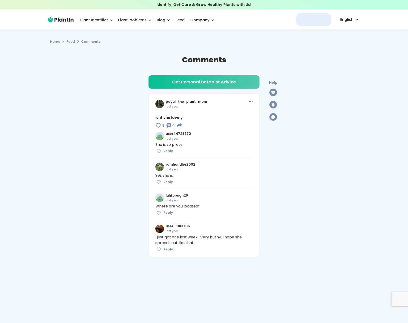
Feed (71, 41)
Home (55, 41)
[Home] (61, 19)
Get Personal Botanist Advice (204, 82)
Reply (168, 151)
